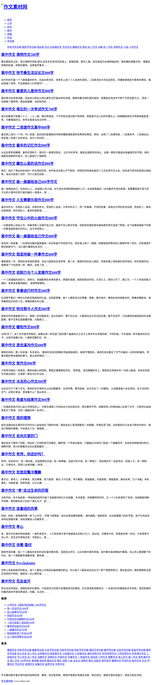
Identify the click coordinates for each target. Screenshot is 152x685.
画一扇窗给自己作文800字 (36, 236)
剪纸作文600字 (15, 615)
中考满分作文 (139, 653)
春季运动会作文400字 (18, 626)
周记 (85, 47)
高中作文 (8, 54)
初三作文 (22, 653)
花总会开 (23, 581)
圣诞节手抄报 (138, 650)
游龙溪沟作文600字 (31, 345)
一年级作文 (84, 657)
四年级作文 (56, 653)
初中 (9, 27)
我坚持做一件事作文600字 (36, 254)
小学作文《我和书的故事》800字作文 (26, 605)
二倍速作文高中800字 (33, 127)
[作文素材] (14, 6)
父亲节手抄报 (52, 650)
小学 (9, 23)
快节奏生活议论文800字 (35, 73)
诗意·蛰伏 (24, 545)
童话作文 (51, 660)
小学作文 (133, 47)
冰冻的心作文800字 (31, 381)
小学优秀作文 (124, 653)
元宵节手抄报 (66, 650)
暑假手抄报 (38, 650)
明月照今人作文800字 (33, 309)
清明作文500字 (27, 54)
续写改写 (106, 660)
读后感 (93, 657)
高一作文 (133, 657)
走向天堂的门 (27, 436)
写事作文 (72, 657)
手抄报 (10, 41)
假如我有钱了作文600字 (19, 633)
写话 (9, 37)
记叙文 (97, 660)
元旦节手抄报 (123, 650)
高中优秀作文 (94, 653)
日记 (47, 47)
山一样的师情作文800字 (19, 637)
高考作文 (50, 664)
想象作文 (113, 657)
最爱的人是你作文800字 (35, 91)
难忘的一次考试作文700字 (36, 109)
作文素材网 (7, 681)
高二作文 (15, 660)
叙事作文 (40, 664)
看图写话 (12, 650)
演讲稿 (35, 660)
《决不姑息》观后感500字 (20, 622)
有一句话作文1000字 (17, 608)
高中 (9, 30)
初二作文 (92, 47)
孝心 (19, 527)
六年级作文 (68, 653)
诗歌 (100, 47)
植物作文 (77, 47)
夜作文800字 (26, 363)
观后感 (40, 47)
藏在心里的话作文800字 (35, 163)
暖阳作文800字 (27, 327)
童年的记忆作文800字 (33, 145)
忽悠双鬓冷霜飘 (28, 472)
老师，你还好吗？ (30, 454)
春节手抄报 (110, 650)
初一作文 (108, 47)
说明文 (84, 660)
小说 (126, 47)
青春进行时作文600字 (33, 291)
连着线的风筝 (27, 509)
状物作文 (118, 47)
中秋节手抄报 (14, 47)
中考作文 (60, 664)
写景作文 (62, 657)
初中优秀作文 (109, 653)
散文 (59, 660)
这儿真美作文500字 (17, 612)
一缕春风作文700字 (17, 630)
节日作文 (67, 47)
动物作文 (52, 657)
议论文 (76, 660)
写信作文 (126, 660)
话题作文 (42, 657)
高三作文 (123, 657)
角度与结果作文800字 (33, 400)
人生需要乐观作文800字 (35, 200)
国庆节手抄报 (29, 47)
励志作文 (136, 660)
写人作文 (22, 657)
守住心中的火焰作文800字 (36, 218)
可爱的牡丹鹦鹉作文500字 (20, 619)
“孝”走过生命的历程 (32, 490)
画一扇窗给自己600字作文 (36, 182)
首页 (9, 20)
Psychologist (25, 563)
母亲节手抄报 (81, 650)
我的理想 (23, 418)
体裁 (9, 34)
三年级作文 (81, 653)
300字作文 (25, 660)
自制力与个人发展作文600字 (38, 272)
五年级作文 (56, 47)
